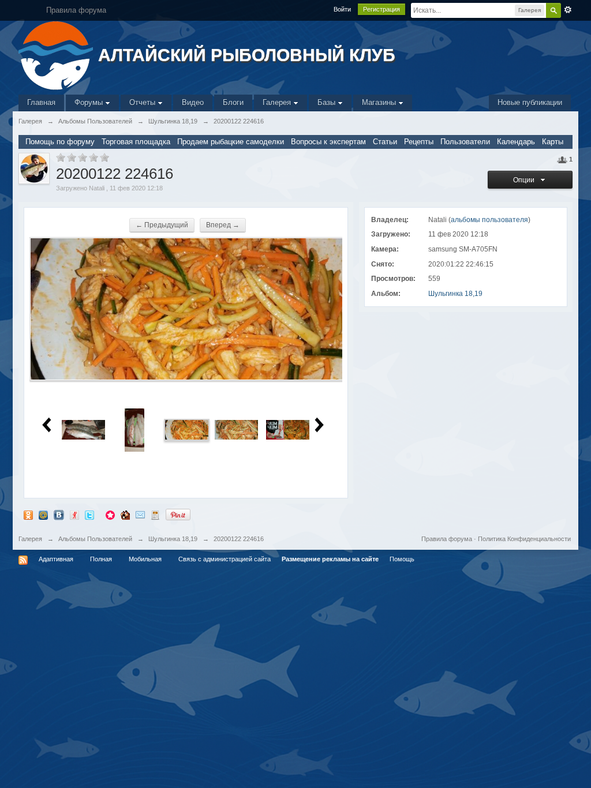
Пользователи (465, 141)
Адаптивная (56, 559)
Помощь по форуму (60, 141)
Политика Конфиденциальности (524, 538)
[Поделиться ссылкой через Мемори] (110, 514)
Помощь (402, 559)
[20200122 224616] (187, 429)
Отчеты (143, 102)
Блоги (233, 102)
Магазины (380, 102)
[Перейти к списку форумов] (56, 54)
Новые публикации (530, 102)
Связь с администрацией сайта (224, 559)
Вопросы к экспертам (328, 141)
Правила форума (446, 538)
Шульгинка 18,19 (455, 294)
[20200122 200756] (134, 429)
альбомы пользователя (489, 220)
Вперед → (223, 225)
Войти (342, 9)
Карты (552, 141)
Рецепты (418, 141)
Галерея (278, 102)
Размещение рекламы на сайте (330, 559)
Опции (525, 180)
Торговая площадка (136, 141)
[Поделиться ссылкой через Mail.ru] (43, 514)
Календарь (516, 141)
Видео (193, 102)
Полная (101, 559)
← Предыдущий (162, 225)
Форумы (89, 102)
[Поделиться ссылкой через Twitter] (89, 514)
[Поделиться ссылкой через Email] (140, 514)
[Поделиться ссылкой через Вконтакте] (59, 514)
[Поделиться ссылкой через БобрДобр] (125, 514)
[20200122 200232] (83, 429)
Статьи (385, 141)
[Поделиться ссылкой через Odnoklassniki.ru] (28, 514)
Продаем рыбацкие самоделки (230, 141)
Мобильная (145, 559)
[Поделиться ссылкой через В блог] (155, 514)
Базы (327, 102)
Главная (41, 102)
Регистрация (381, 9)
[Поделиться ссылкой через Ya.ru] (74, 514)
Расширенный (568, 9)
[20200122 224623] (236, 429)
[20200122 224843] (287, 429)
